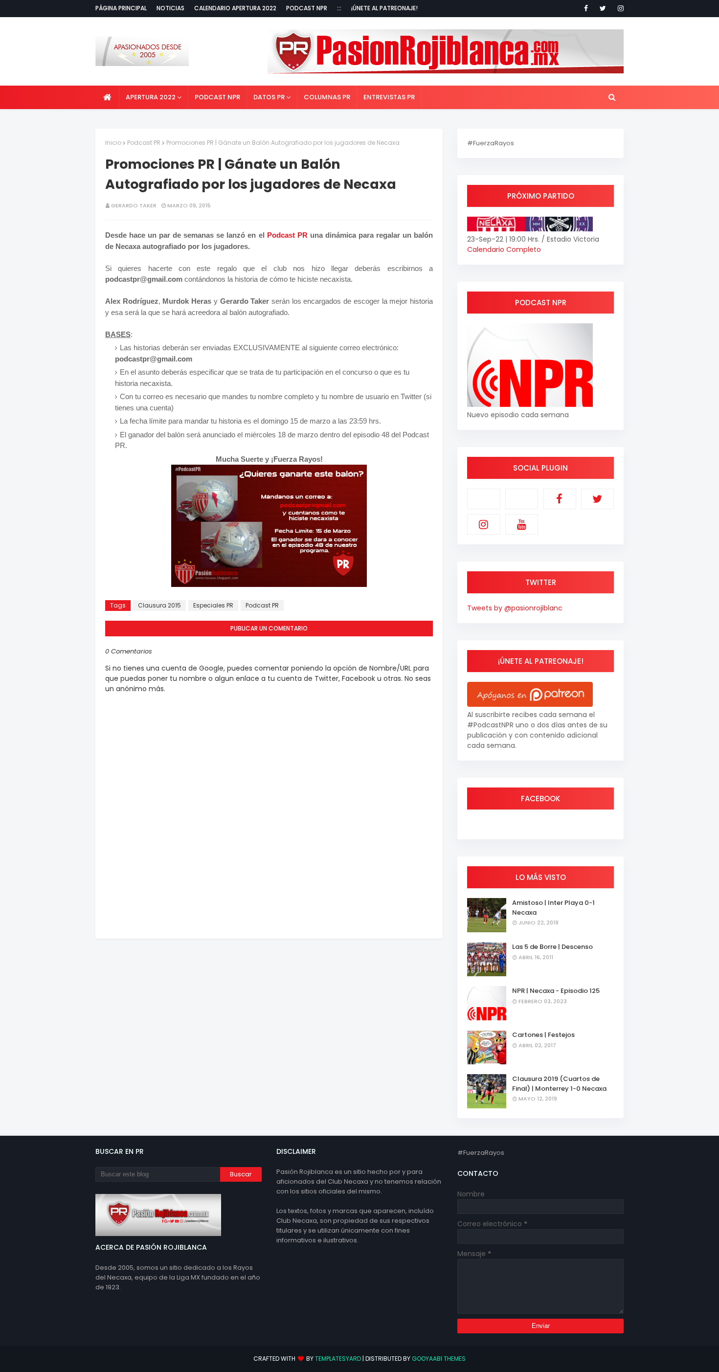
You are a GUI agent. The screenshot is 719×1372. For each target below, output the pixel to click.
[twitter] (602, 8)
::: (339, 8)
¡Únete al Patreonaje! (384, 8)
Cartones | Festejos (543, 1034)
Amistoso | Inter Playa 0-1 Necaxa (553, 907)
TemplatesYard (338, 1358)
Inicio (113, 142)
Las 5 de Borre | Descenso (552, 946)
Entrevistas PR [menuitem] (389, 97)
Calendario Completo (504, 249)
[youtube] (522, 524)
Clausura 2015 (159, 605)
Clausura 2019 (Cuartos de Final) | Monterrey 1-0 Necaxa (559, 1083)
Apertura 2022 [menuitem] (151, 97)
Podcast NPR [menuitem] (217, 97)
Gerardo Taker (134, 205)
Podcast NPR (306, 8)
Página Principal (121, 8)
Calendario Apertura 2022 (235, 8)
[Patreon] (483, 499)
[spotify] (522, 499)
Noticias (170, 8)
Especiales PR (213, 605)
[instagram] (619, 8)
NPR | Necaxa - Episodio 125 (556, 990)
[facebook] (586, 8)
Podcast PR (143, 142)
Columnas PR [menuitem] (327, 97)
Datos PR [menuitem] (269, 97)
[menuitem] (107, 97)
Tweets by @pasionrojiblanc (514, 608)
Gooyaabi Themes (439, 1358)
